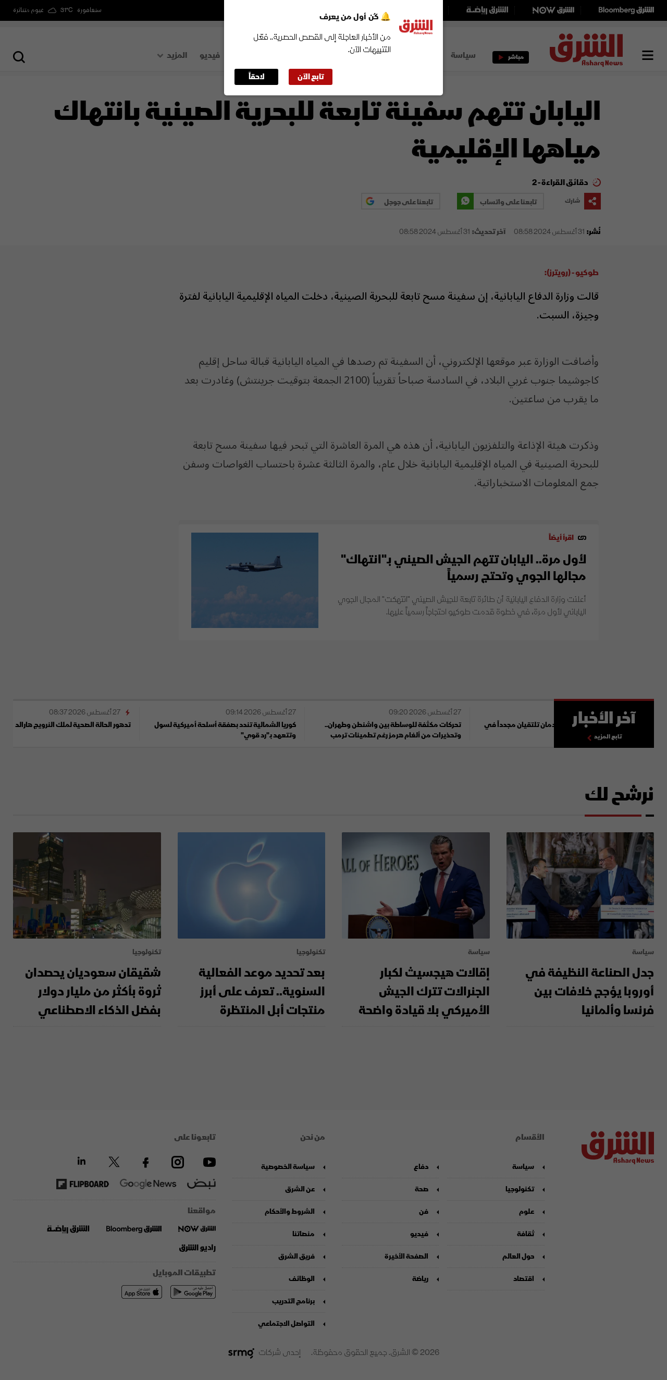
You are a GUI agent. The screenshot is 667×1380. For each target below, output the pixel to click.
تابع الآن (311, 76)
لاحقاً (257, 76)
